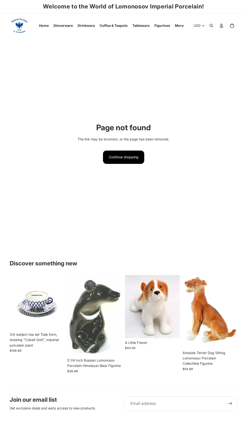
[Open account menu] (221, 25)
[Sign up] (230, 404)
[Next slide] (60, 302)
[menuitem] (179, 25)
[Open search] (211, 25)
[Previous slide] (13, 302)
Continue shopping (123, 157)
